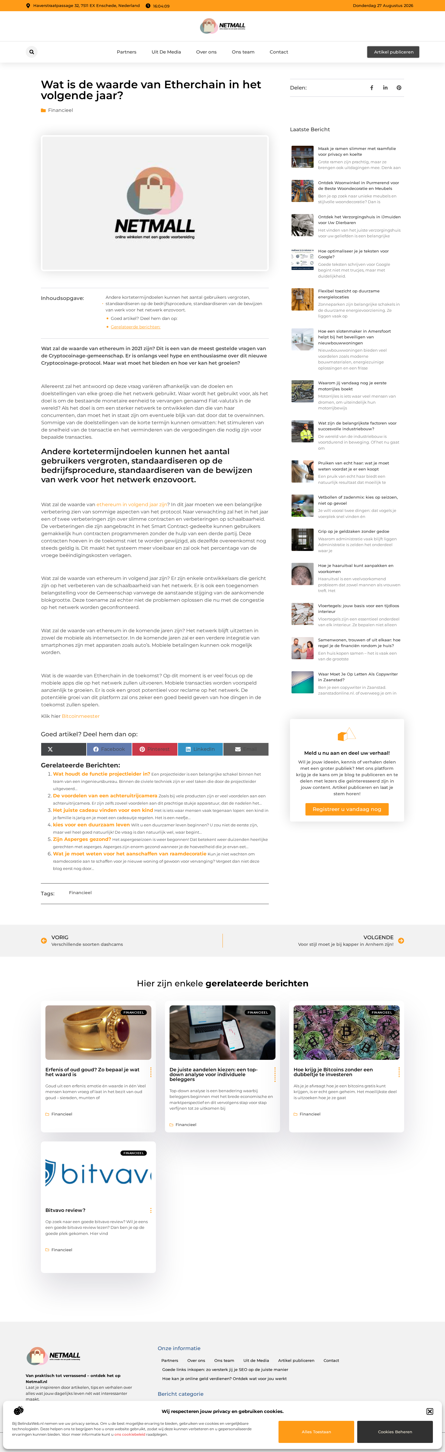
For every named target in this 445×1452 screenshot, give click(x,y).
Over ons (206, 52)
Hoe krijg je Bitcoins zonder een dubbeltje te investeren (333, 1072)
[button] (430, 1411)
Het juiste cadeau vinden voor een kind (103, 810)
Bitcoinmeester (81, 716)
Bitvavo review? (65, 1210)
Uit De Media (166, 52)
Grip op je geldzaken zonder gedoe (353, 531)
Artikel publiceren (296, 1360)
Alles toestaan (316, 1431)
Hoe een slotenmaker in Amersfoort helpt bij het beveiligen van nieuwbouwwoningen (354, 337)
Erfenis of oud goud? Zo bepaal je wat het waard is (92, 1072)
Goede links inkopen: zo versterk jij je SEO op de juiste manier (225, 1369)
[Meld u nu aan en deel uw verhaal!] (347, 734)
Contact (279, 52)
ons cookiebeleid (129, 1434)
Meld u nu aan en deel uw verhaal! (347, 753)
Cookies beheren (395, 1431)
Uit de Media (256, 1360)
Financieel (60, 110)
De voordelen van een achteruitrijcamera (105, 796)
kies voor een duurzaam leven (91, 825)
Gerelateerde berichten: (135, 327)
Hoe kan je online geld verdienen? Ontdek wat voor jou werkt (224, 1378)
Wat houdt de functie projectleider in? (101, 774)
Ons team (243, 52)
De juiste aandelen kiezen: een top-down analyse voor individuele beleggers (214, 1074)
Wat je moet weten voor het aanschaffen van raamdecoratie (129, 854)
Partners (127, 52)
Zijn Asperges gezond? (82, 839)
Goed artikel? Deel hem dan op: (144, 318)
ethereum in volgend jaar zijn (132, 504)
